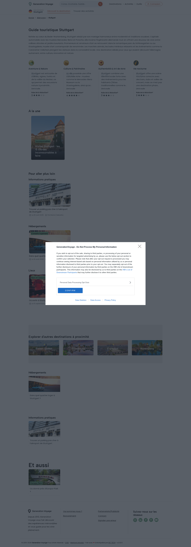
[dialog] (95, 273)
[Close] (140, 247)
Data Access (95, 300)
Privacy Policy (110, 300)
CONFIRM (70, 290)
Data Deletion (80, 300)
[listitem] (95, 282)
